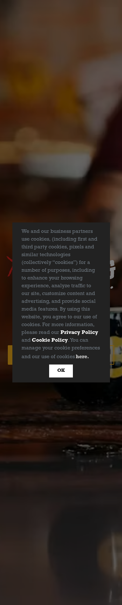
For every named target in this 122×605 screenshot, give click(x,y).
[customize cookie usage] (96, 358)
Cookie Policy (50, 340)
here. (82, 357)
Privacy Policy (79, 332)
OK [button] (61, 370)
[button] (93, 357)
